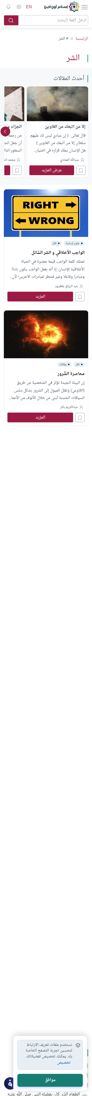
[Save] (81, 170)
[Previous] (86, 131)
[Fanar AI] (10, 1083)
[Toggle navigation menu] (84, 7)
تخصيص (64, 1062)
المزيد (40, 296)
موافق (50, 1080)
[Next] (5, 131)
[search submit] (11, 20)
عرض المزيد (52, 170)
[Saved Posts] (8, 7)
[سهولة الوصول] (19, 7)
